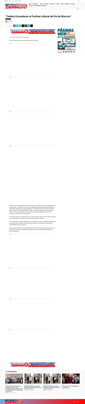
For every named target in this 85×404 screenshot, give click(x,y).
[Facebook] (79, 1)
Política (6, 384)
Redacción (11, 21)
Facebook (78, 401)
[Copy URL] (31, 25)
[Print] (26, 25)
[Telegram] (28, 25)
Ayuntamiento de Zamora (28, 384)
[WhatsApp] (20, 25)
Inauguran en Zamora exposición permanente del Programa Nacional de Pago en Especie (32, 387)
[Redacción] (6, 21)
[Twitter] (17, 25)
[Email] (23, 25)
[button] (78, 8)
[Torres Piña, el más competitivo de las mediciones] (71, 379)
